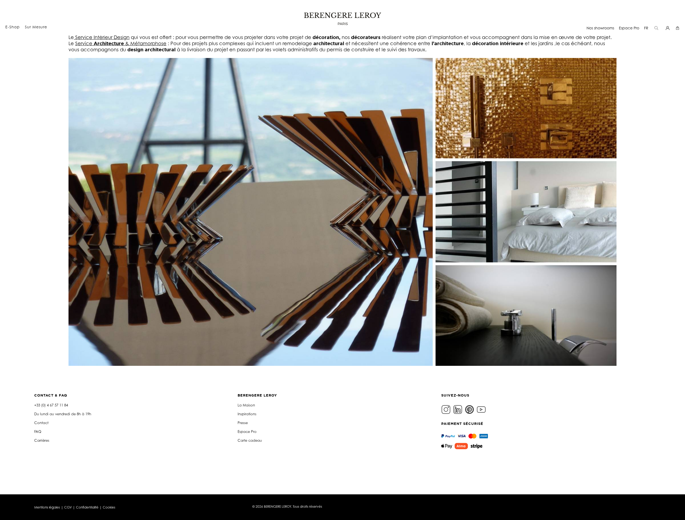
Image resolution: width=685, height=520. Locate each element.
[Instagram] (446, 409)
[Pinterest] (470, 409)
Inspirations (247, 414)
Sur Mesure (36, 27)
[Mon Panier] (678, 28)
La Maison (246, 405)
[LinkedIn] (458, 409)
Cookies (109, 507)
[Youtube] (482, 409)
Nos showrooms (600, 28)
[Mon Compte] (668, 28)
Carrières (41, 440)
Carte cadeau (250, 440)
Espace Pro (629, 28)
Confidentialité (87, 507)
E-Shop (12, 27)
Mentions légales (47, 507)
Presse (243, 423)
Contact (41, 423)
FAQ (37, 431)
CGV (68, 507)
